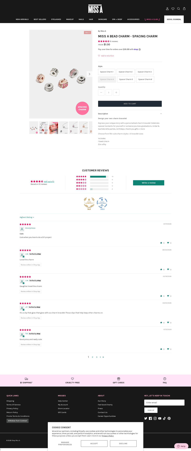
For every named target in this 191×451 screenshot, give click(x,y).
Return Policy (12, 412)
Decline (123, 443)
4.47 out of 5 (49, 181)
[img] (25, 224)
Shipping (10, 401)
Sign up (151, 410)
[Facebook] (150, 418)
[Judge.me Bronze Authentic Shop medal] (89, 203)
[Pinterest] (169, 418)
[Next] (89, 74)
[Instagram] (155, 418)
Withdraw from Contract (17, 421)
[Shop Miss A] (95, 9)
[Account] (167, 8)
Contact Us (102, 412)
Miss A (103, 31)
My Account (63, 405)
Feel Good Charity (105, 405)
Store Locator (64, 408)
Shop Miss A (16, 440)
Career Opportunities (107, 416)
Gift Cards (62, 412)
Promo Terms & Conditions (17, 416)
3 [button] (96, 357)
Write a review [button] (149, 182)
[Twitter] (145, 418)
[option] (61, 74)
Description (103, 114)
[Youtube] (159, 418)
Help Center (63, 401)
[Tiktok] (164, 418)
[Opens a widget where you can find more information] (181, 446)
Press (100, 408)
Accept (94, 443)
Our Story (102, 401)
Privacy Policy (108, 436)
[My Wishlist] (173, 9)
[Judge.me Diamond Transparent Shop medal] (102, 203)
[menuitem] (22, 19)
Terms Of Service (13, 405)
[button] (104, 41)
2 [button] (92, 357)
